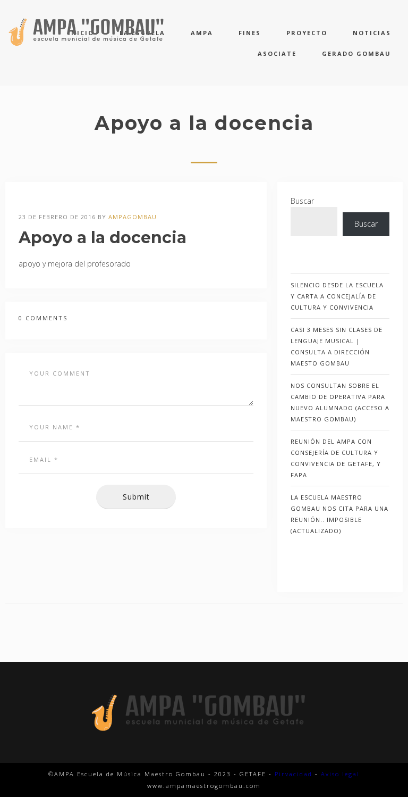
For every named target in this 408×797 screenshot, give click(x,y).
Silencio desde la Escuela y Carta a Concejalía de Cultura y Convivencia (337, 296)
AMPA (202, 33)
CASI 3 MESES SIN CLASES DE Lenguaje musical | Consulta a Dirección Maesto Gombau (336, 346)
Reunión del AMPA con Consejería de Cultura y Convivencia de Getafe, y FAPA (336, 458)
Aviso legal (340, 774)
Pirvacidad (293, 774)
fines (250, 33)
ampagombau (132, 217)
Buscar (302, 201)
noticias (372, 33)
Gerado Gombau (356, 53)
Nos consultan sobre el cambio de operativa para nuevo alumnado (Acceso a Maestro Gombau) (340, 402)
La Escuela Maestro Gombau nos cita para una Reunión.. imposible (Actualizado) (339, 514)
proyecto (306, 33)
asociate (277, 53)
